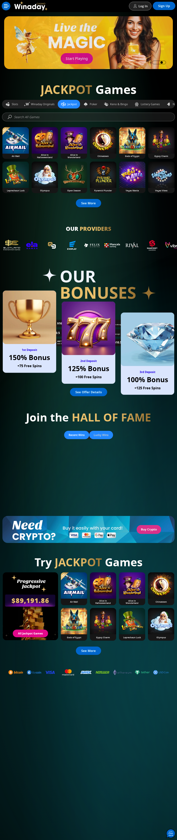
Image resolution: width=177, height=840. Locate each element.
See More (88, 203)
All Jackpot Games (30, 633)
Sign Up (164, 6)
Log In (143, 6)
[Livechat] (171, 834)
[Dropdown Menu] (6, 6)
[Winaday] (32, 7)
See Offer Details (88, 392)
